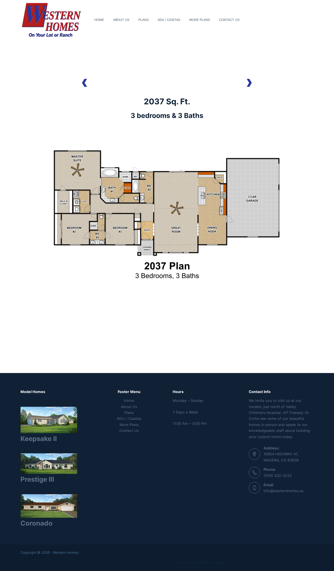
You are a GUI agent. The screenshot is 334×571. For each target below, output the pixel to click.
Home (99, 20)
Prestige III (37, 479)
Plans (143, 20)
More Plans (199, 20)
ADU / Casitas (169, 20)
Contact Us (229, 20)
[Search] (312, 20)
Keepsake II (38, 439)
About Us (121, 20)
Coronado (36, 523)
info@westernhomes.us (283, 490)
